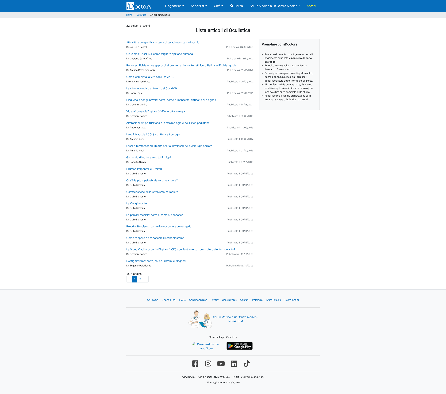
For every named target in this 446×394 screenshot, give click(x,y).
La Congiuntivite (136, 203)
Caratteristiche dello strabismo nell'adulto (152, 192)
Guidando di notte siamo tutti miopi (148, 157)
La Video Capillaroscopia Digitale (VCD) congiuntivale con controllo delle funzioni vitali (180, 249)
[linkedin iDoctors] (233, 363)
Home (129, 15)
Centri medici (291, 299)
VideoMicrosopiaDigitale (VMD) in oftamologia (155, 111)
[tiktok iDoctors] (246, 363)
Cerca (238, 6)
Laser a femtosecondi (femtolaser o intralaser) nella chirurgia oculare (169, 146)
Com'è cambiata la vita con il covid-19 (150, 77)
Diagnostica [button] (173, 6)
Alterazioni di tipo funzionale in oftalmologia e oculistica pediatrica (168, 123)
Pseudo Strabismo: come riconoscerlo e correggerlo (158, 226)
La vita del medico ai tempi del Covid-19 (151, 88)
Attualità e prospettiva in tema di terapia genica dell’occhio (162, 42)
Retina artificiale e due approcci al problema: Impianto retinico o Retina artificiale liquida (181, 65)
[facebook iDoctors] (195, 363)
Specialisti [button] (198, 6)
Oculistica (141, 15)
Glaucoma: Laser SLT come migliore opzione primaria (159, 54)
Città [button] (217, 6)
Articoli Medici (273, 299)
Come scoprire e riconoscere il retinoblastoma (155, 238)
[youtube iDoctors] (221, 363)
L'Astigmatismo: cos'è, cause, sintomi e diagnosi (156, 261)
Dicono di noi (169, 299)
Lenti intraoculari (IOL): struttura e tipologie (153, 134)
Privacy (215, 299)
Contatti (244, 299)
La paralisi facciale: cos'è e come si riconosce (154, 215)
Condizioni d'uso (198, 299)
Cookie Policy (229, 299)
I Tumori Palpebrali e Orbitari (144, 169)
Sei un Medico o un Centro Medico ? (275, 6)
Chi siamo (152, 299)
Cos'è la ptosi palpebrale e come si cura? (152, 180)
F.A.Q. (182, 299)
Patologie (257, 299)
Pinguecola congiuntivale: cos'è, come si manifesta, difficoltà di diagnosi (171, 100)
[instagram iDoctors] (208, 363)
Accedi (311, 6)
